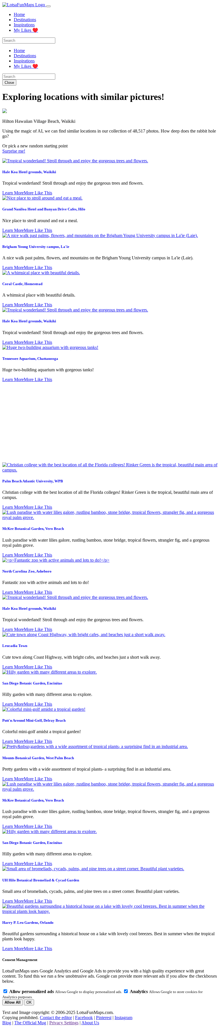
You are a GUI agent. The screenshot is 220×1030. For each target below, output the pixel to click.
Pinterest (103, 1017)
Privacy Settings (63, 1022)
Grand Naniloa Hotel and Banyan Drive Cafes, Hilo (43, 209)
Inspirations (24, 24)
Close (9, 82)
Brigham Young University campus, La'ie (35, 246)
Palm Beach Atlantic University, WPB (32, 481)
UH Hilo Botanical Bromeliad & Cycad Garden (40, 880)
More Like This (38, 192)
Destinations (25, 19)
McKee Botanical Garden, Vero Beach (33, 528)
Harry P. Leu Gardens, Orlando (28, 922)
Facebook (84, 1017)
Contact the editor (56, 1017)
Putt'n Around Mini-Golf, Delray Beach (34, 720)
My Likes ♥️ (26, 30)
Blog (6, 1022)
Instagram (123, 1017)
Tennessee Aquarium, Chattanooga (30, 358)
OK (29, 1002)
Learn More (13, 192)
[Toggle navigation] (48, 6)
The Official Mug (30, 1022)
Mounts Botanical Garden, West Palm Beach (38, 758)
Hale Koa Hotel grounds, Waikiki (29, 172)
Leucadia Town (14, 646)
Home (19, 14)
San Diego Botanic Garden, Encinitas (32, 683)
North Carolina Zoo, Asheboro (27, 571)
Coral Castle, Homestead (22, 284)
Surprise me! (13, 151)
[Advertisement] (110, 422)
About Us (90, 1022)
